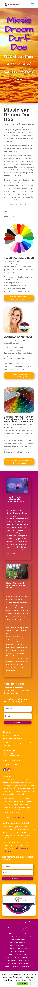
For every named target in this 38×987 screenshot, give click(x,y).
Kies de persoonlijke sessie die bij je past (19, 375)
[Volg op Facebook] (4, 769)
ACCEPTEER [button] (23, 983)
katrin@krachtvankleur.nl (13, 738)
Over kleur (12, 963)
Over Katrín (23, 963)
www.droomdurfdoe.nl (11, 760)
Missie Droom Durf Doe (22, 966)
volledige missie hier (18, 817)
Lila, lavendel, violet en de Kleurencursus (15, 499)
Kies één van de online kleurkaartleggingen (18, 298)
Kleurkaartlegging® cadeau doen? (18, 937)
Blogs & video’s (21, 955)
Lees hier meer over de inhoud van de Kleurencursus (19, 461)
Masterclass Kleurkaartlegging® (17, 922)
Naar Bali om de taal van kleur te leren (15, 585)
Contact (7, 966)
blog (7, 504)
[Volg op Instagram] (9, 769)
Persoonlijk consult (18, 946)
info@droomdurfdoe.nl (11, 765)
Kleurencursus (17, 925)
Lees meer (10, 553)
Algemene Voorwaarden (18, 969)
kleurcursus (13, 504)
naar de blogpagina (14, 687)
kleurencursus (20, 504)
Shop (10, 955)
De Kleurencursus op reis (18, 928)
